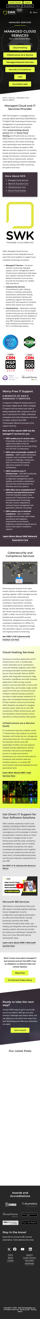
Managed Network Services (20, 62)
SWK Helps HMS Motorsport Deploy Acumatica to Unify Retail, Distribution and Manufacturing (19, 1136)
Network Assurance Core (18, 184)
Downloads (29, 1263)
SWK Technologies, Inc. (26, 1307)
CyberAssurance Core (17, 187)
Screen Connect (15, 2)
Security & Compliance (20, 69)
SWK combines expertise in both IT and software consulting (18, 825)
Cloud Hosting (20, 48)
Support (28, 2)
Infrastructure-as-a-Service (20, 55)
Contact (10, 1261)
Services (12, 97)
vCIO (20, 77)
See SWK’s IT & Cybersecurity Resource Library (19, 867)
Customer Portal (14, 6)
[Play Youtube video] (20, 886)
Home (5, 97)
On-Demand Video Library (20, 980)
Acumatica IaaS (20, 84)
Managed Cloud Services (18, 180)
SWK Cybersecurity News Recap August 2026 (18, 1177)
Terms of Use (25, 1309)
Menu (35, 12)
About (10, 1258)
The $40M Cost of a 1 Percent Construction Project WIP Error (16, 1093)
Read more (12, 1101)
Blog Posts (20, 973)
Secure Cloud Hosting (17, 190)
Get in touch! (20, 1030)
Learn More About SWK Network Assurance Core (20, 538)
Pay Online (28, 6)
